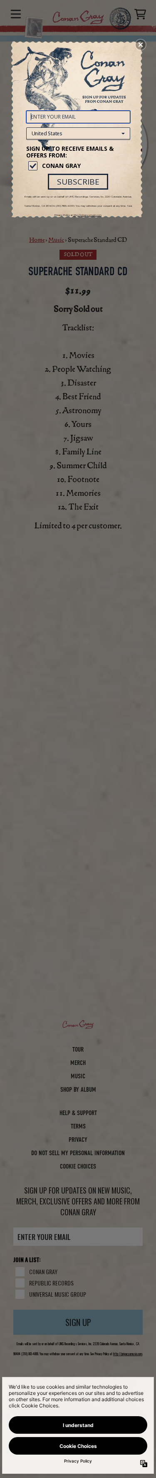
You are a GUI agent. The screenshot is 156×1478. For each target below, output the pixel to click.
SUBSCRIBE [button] (78, 181)
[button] (141, 45)
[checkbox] (79, 165)
